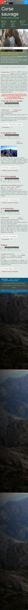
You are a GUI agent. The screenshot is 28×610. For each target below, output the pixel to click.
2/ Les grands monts (8, 132)
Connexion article (17, 58)
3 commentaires (5, 127)
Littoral (15, 285)
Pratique (4, 245)
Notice (14, 287)
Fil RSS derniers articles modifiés (13, 23)
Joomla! (7, 291)
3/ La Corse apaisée (8, 176)
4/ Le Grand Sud (7, 208)
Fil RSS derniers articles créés (4, 23)
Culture (18, 285)
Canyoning (22, 283)
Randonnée (4, 285)
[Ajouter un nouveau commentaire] (11, 127)
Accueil (4, 283)
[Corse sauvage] (8, 2)
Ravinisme (13, 283)
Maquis (8, 283)
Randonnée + (10, 285)
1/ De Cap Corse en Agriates (12, 101)
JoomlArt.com (3, 291)
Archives (24, 285)
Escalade (18, 283)
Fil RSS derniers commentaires (23, 22)
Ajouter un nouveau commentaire (10, 170)
